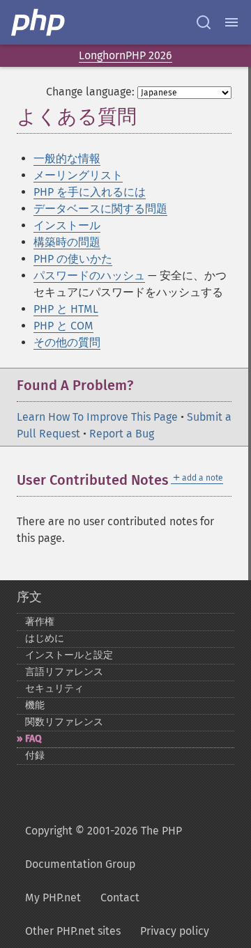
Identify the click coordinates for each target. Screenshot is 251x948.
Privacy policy (174, 931)
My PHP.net (53, 897)
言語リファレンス (64, 672)
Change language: (90, 91)
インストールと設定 (69, 655)
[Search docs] (204, 22)
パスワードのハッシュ (89, 275)
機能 (35, 705)
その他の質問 (66, 342)
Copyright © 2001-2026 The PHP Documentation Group (103, 847)
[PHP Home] (39, 22)
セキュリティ (54, 688)
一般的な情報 (66, 158)
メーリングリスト (78, 175)
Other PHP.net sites (73, 931)
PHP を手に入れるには (89, 192)
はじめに (44, 638)
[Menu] (231, 22)
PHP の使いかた (72, 258)
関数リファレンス (64, 722)
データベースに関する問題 (100, 208)
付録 (35, 755)
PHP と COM (63, 325)
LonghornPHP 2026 (125, 55)
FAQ (33, 739)
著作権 (39, 622)
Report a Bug (121, 433)
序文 (29, 597)
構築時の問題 (66, 242)
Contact (119, 897)
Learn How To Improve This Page (97, 417)
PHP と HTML (65, 309)
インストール (66, 225)
